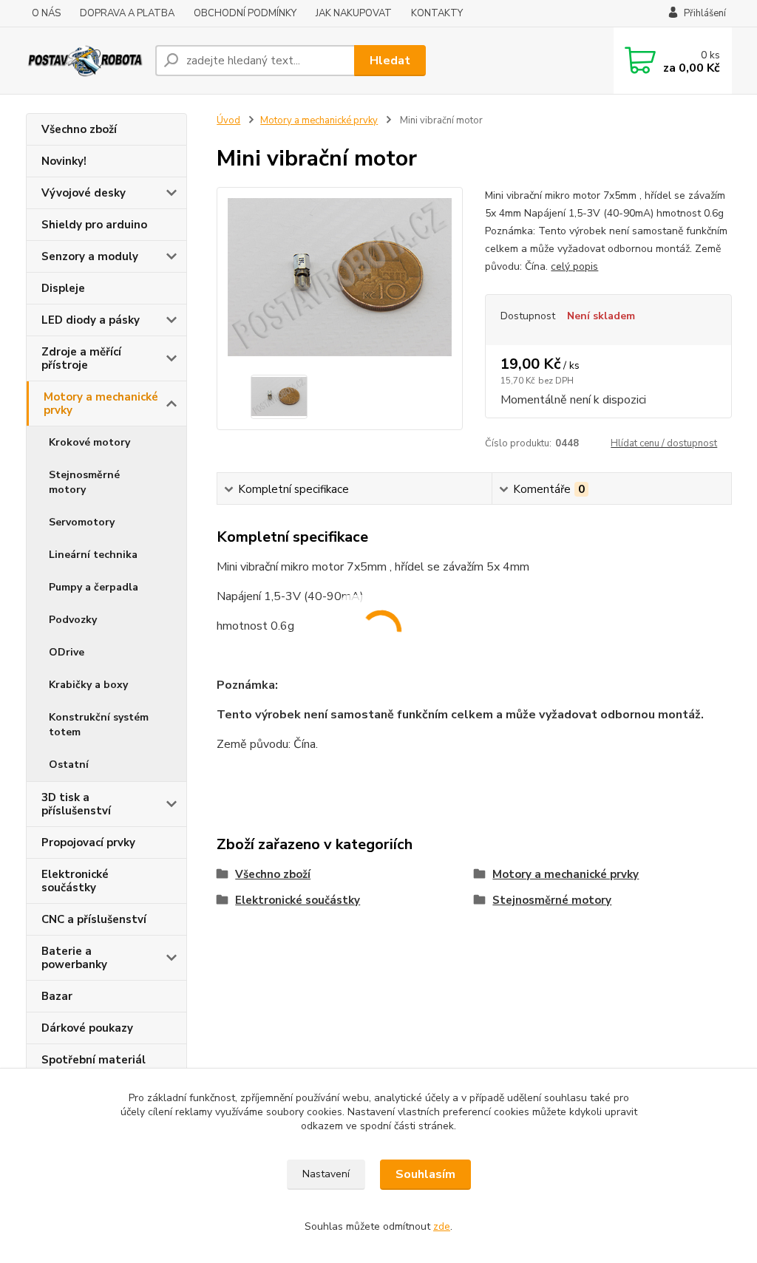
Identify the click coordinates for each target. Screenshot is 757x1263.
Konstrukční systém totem (99, 724)
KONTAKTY (437, 13)
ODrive (66, 652)
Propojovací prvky (88, 842)
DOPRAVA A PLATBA (127, 13)
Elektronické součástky (75, 881)
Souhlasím (425, 1174)
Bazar (56, 996)
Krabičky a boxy (88, 685)
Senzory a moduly (89, 256)
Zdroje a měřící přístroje (81, 358)
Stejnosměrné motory (84, 482)
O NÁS (46, 13)
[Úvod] (84, 60)
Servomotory (82, 522)
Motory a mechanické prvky (101, 403)
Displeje (63, 288)
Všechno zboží (79, 129)
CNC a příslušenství (93, 919)
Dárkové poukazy (87, 1028)
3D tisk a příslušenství (76, 804)
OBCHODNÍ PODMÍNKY (245, 13)
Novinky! (63, 161)
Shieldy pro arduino (94, 224)
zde (441, 1226)
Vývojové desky (83, 192)
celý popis (574, 266)
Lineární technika (93, 555)
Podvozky (73, 620)
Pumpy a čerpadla (93, 587)
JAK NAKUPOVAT (354, 13)
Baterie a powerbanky (74, 958)
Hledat (390, 60)
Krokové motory (89, 442)
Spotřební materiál (93, 1059)
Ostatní (69, 765)
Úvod (228, 120)
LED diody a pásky (90, 320)
